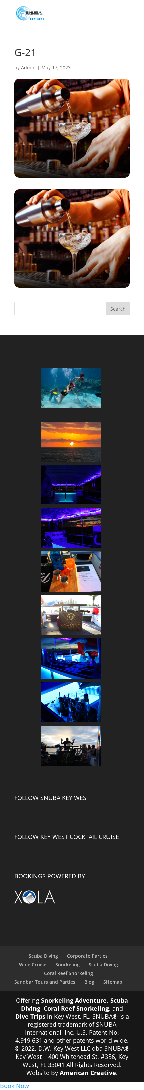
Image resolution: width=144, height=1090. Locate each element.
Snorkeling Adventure (74, 1000)
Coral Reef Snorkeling (68, 973)
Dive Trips (30, 1016)
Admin (28, 67)
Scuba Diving (43, 956)
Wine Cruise (32, 964)
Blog (89, 982)
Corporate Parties (87, 956)
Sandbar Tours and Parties (44, 982)
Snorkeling (67, 964)
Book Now (14, 1086)
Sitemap (112, 982)
